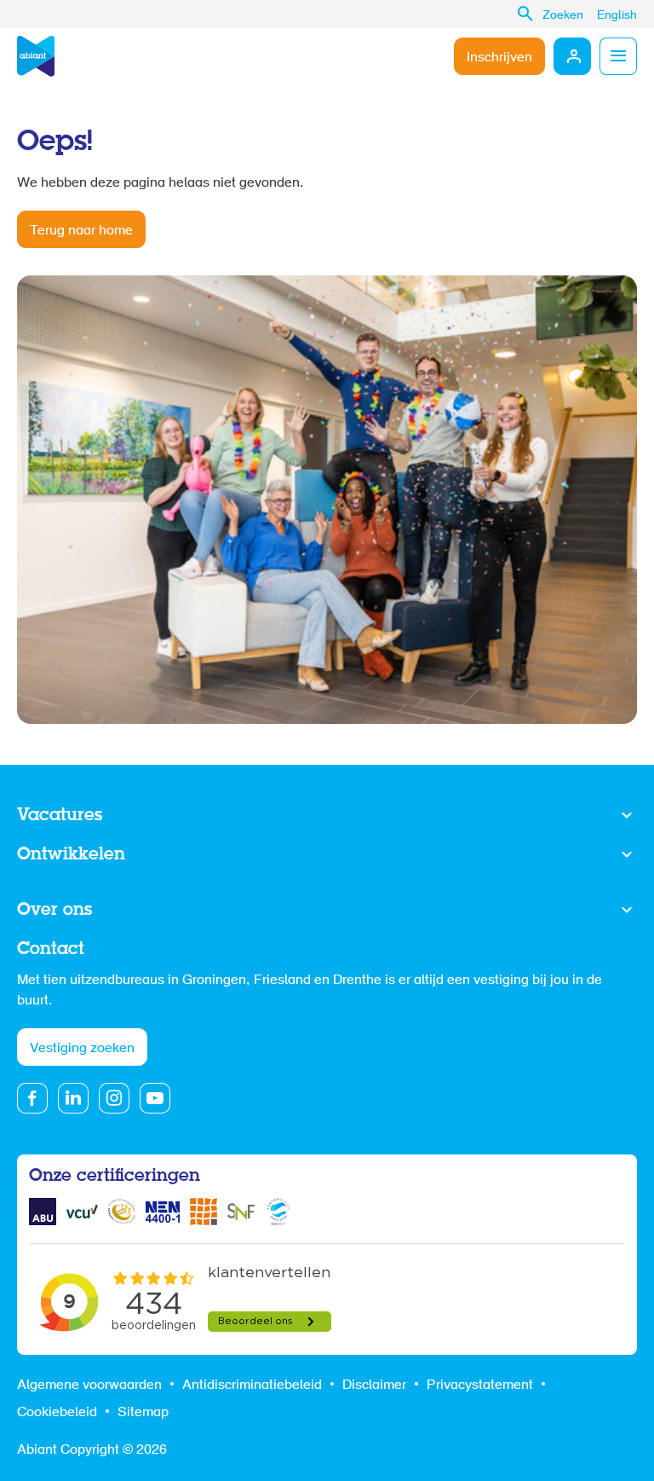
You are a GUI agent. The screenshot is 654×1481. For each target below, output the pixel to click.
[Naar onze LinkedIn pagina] (73, 1098)
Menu (618, 56)
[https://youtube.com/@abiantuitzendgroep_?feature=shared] (155, 1098)
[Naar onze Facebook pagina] (32, 1098)
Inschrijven (499, 58)
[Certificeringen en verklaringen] (42, 1211)
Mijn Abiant (572, 56)
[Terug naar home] (35, 56)
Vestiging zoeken (82, 1049)
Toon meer (327, 816)
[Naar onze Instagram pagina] (114, 1098)
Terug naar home (81, 231)
